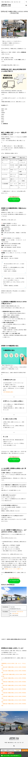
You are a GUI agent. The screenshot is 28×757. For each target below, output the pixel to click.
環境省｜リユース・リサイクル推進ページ (13, 568)
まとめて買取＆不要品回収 (19, 718)
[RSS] (14, 745)
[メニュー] (26, 5)
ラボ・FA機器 (17, 729)
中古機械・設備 (17, 726)
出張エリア (17, 716)
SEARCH (26, 1)
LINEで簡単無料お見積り (14, 200)
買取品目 (2, 716)
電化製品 (2, 729)
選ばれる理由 (3, 718)
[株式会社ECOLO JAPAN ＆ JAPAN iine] (6, 5)
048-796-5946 (15, 613)
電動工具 (2, 726)
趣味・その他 (3, 731)
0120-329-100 (20, 611)
